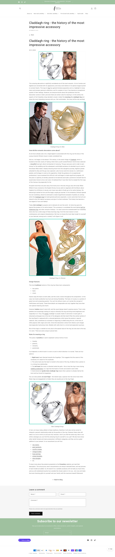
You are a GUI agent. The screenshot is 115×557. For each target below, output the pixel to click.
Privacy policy (49, 553)
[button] (20, 8)
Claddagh (73, 159)
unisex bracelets (37, 456)
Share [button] (32, 35)
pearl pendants (36, 447)
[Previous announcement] (42, 2)
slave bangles (36, 458)
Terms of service (58, 553)
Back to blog (58, 479)
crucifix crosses (37, 449)
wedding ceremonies (37, 368)
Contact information (67, 553)
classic (46, 313)
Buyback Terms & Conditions (80, 553)
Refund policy (42, 553)
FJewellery (35, 553)
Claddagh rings (39, 197)
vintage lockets (36, 451)
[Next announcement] (72, 2)
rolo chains (35, 445)
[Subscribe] (70, 533)
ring (49, 88)
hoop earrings (36, 454)
